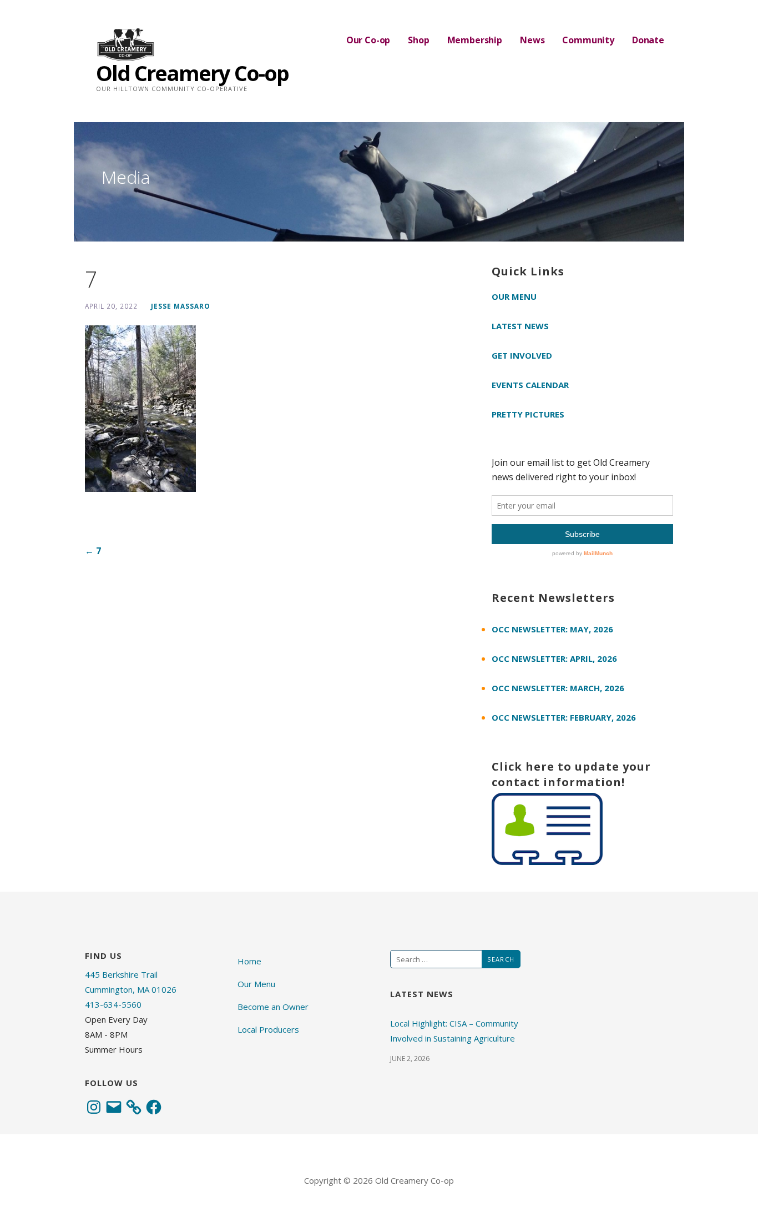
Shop (418, 40)
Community (588, 40)
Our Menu (514, 296)
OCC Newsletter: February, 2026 (564, 717)
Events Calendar (530, 384)
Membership (474, 40)
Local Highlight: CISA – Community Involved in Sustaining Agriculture (454, 1031)
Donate (648, 40)
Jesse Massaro (180, 305)
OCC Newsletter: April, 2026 (554, 658)
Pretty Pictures (528, 414)
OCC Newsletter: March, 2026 (558, 687)
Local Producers (268, 1029)
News (532, 40)
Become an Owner (273, 1006)
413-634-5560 (113, 1004)
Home (249, 961)
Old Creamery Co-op (192, 72)
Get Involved (522, 355)
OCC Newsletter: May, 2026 (552, 629)
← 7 (93, 551)
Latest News (520, 325)
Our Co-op (368, 40)
